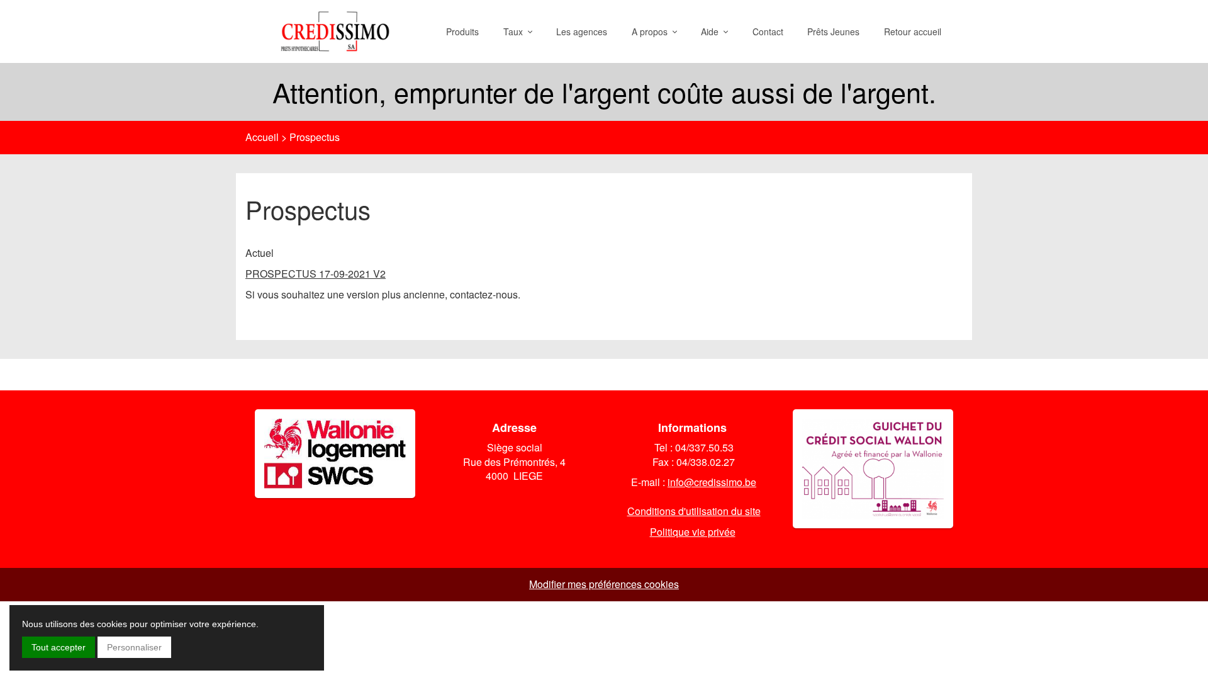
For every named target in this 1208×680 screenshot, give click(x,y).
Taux (515, 31)
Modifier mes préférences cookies (604, 584)
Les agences (581, 31)
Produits (462, 31)
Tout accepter (58, 647)
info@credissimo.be (712, 482)
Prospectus (314, 137)
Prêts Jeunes (833, 31)
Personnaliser (134, 647)
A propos (652, 31)
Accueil (262, 137)
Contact (767, 31)
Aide (712, 31)
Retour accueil (912, 31)
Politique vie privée (692, 531)
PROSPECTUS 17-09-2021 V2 (315, 273)
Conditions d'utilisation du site (694, 511)
